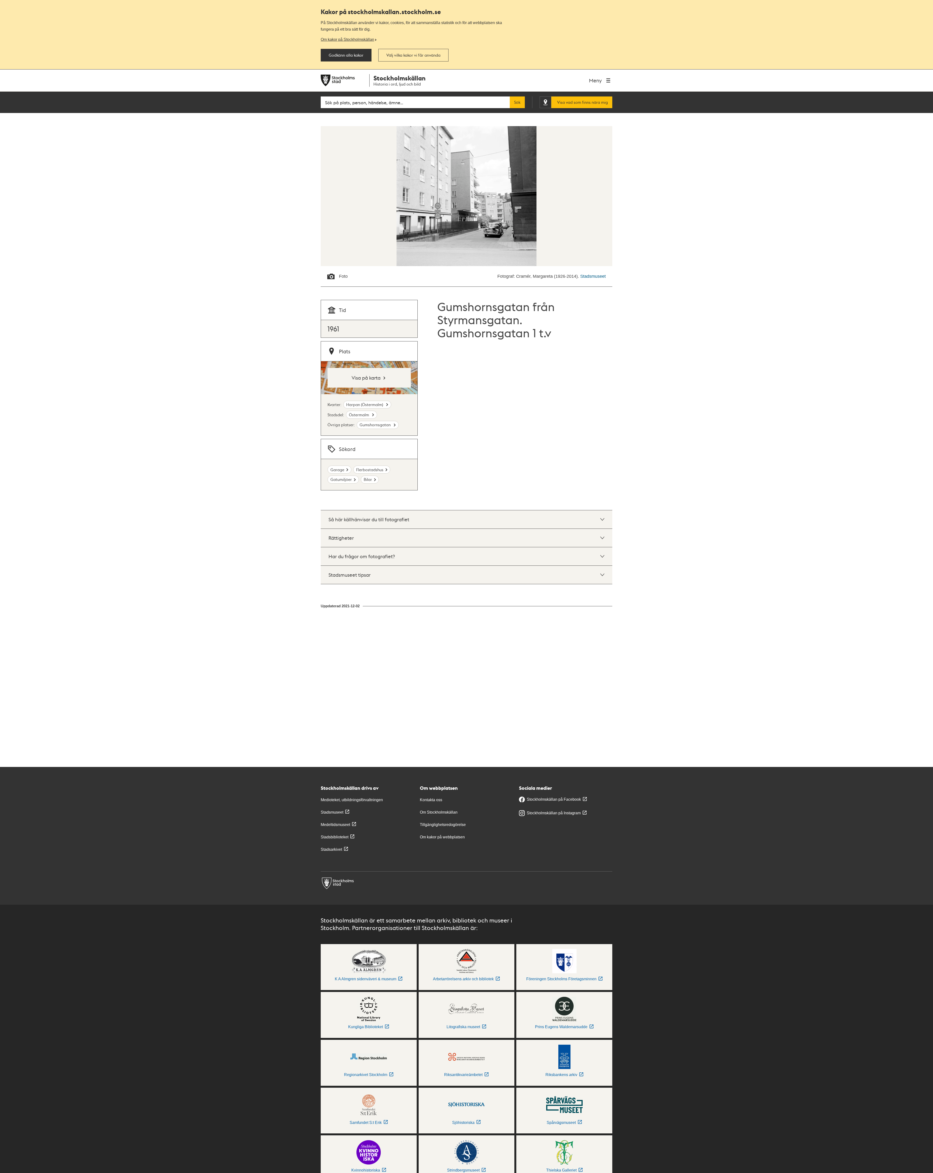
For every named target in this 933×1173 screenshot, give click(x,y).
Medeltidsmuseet (335, 825)
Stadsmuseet (593, 276)
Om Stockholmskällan (439, 812)
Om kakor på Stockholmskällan (347, 39)
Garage (337, 469)
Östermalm (359, 414)
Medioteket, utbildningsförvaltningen (352, 800)
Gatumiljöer (341, 479)
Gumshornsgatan (376, 424)
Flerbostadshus (369, 469)
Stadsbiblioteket (334, 837)
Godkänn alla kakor (346, 55)
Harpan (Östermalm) (365, 404)
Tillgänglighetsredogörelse (443, 825)
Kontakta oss (431, 800)
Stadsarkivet (331, 849)
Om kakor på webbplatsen (442, 837)
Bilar (368, 479)
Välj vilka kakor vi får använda (413, 55)
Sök (517, 102)
